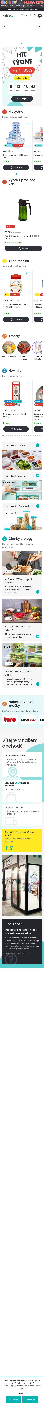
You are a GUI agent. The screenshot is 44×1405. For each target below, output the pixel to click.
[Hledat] (25, 15)
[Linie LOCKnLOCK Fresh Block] (22, 655)
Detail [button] (37, 248)
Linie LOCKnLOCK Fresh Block (18, 673)
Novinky (15, 371)
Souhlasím (30, 1399)
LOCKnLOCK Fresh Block (21, 684)
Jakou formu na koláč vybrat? (17, 628)
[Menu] (40, 16)
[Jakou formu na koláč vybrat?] (22, 611)
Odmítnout (13, 1399)
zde (21, 1389)
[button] (5, 26)
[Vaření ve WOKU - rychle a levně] (22, 563)
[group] (23, 221)
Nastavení (22, 1393)
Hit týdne (16, 112)
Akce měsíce (19, 261)
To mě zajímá (22, 98)
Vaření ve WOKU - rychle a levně (19, 581)
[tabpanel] (16, 146)
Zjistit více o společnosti (15, 953)
